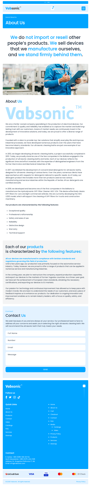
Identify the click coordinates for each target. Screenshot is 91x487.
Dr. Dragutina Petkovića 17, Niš (23, 461)
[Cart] (52, 8)
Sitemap (9, 435)
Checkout (54, 414)
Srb (45, 2)
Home (8, 17)
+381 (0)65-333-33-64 (21, 457)
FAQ (7, 429)
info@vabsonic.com (17, 463)
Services (9, 432)
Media (52, 425)
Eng (48, 2)
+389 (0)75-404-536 (27, 459)
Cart (52, 411)
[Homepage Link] (13, 8)
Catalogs (9, 425)
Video (8, 422)
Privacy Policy (55, 434)
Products (9, 415)
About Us (9, 412)
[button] (84, 392)
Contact (9, 419)
